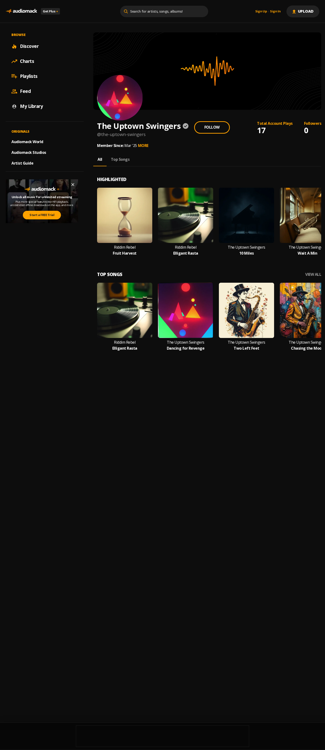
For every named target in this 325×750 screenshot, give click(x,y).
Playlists (29, 76)
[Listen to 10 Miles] (246, 215)
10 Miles (246, 253)
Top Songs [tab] (120, 159)
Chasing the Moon (307, 348)
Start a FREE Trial (42, 215)
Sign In (275, 11)
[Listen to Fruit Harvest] (124, 215)
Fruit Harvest (125, 253)
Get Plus (50, 11)
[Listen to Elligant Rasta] (185, 215)
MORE (143, 145)
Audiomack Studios (28, 152)
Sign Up (261, 11)
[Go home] (21, 11)
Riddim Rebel (124, 247)
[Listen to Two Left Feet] (246, 310)
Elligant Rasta (185, 253)
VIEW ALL (313, 274)
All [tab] (100, 159)
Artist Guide (22, 163)
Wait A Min (307, 253)
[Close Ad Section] (72, 184)
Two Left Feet (246, 348)
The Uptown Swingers (246, 247)
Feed (25, 91)
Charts (27, 61)
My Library (31, 106)
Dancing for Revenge (186, 348)
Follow (212, 127)
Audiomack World (27, 141)
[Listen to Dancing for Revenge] (185, 310)
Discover (29, 46)
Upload (306, 11)
